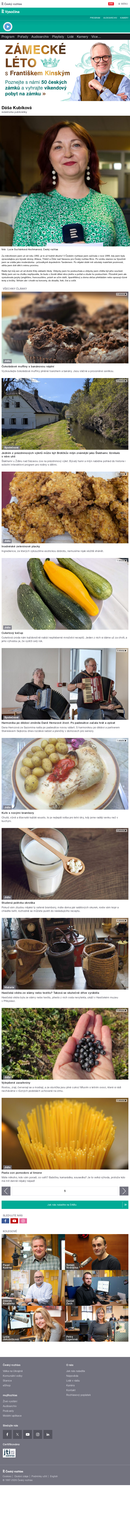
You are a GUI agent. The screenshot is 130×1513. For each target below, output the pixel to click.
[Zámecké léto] (65, 70)
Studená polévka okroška (18, 902)
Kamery (124, 18)
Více (96, 37)
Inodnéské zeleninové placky (21, 546)
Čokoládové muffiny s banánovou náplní (28, 366)
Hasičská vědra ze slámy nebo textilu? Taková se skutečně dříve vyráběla (50, 992)
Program (95, 18)
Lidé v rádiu (73, 1380)
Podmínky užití (39, 1476)
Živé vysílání (10, 1401)
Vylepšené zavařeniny (16, 1082)
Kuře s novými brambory (18, 812)
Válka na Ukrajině (13, 1371)
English (54, 1476)
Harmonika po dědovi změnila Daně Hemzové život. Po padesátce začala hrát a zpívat (58, 722)
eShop (6, 1385)
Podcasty (8, 1410)
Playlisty (58, 37)
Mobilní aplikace (12, 1415)
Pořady (23, 37)
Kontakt (70, 1390)
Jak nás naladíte (75, 1371)
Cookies (7, 1476)
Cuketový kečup (12, 632)
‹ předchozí (6, 1191)
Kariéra (70, 1385)
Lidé (70, 37)
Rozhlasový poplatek (78, 1394)
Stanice (7, 1380)
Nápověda (72, 1375)
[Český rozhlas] (12, 4)
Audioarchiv (110, 18)
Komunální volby (12, 1375)
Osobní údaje (21, 1476)
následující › (124, 1191)
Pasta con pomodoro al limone (22, 1172)
